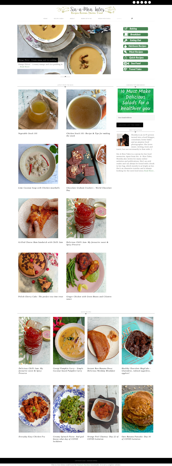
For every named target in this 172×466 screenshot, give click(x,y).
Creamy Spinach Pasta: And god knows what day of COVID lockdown (68, 438)
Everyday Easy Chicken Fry (32, 436)
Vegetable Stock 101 (28, 133)
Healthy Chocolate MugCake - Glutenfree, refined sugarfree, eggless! (136, 370)
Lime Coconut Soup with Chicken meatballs (39, 188)
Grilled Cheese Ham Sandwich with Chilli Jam (40, 242)
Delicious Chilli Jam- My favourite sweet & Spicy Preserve (31, 370)
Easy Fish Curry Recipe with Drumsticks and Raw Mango (37, 58)
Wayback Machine (83, 465)
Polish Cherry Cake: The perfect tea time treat (40, 296)
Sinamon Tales (86, 10)
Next (110, 49)
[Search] (132, 18)
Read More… (149, 171)
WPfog (95, 460)
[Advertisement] (133, 196)
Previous (20, 49)
